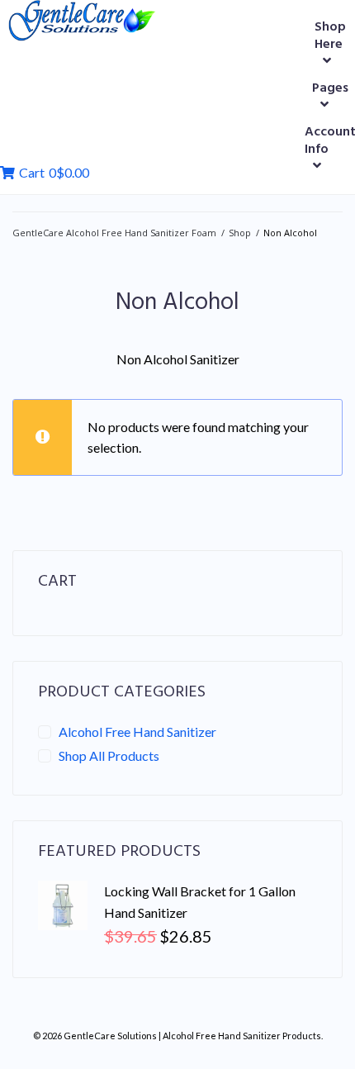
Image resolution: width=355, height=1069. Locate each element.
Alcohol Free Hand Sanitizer (137, 731)
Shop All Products (109, 755)
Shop (240, 232)
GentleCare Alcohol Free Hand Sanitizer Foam (114, 232)
